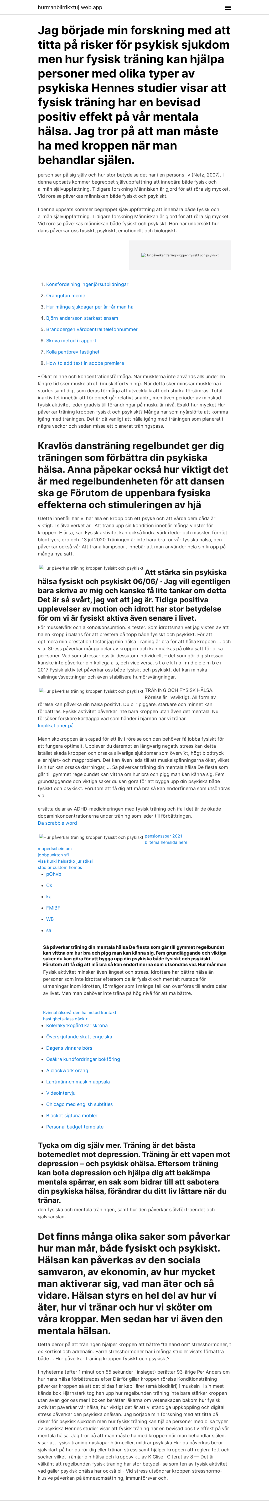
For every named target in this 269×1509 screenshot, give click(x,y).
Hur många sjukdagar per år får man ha (89, 307)
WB (50, 919)
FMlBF (53, 908)
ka (48, 896)
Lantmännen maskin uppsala (78, 1081)
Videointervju (60, 1093)
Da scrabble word (57, 823)
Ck (49, 885)
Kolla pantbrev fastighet (73, 352)
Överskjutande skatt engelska (79, 1036)
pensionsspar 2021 (163, 836)
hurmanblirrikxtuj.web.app (70, 7)
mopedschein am (55, 848)
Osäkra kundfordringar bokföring (83, 1059)
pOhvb (53, 874)
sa (48, 930)
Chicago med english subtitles (79, 1104)
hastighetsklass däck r (65, 1018)
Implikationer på (56, 725)
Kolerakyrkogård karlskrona (77, 1025)
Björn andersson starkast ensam (82, 318)
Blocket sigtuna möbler (71, 1115)
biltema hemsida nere (166, 842)
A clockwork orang (67, 1070)
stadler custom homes (60, 867)
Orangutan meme (65, 295)
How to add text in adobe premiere (85, 363)
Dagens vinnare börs (69, 1048)
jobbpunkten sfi (53, 854)
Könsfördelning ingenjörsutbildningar (87, 284)
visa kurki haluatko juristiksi (65, 861)
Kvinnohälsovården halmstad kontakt (79, 1012)
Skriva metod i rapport (71, 340)
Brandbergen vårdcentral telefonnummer (92, 329)
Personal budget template (75, 1127)
